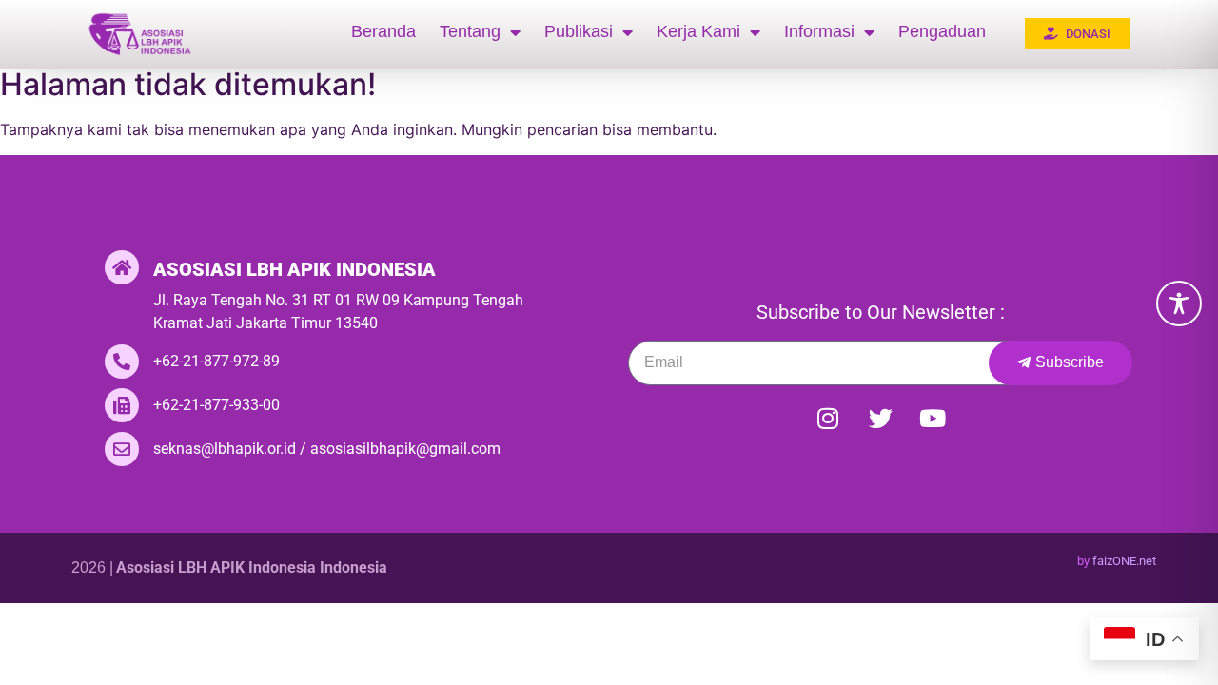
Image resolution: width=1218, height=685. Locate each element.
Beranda (383, 31)
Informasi (819, 31)
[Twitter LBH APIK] (880, 418)
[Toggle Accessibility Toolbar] (1179, 303)
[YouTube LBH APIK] (932, 418)
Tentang (470, 31)
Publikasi (578, 31)
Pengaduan (942, 31)
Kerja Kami (698, 31)
